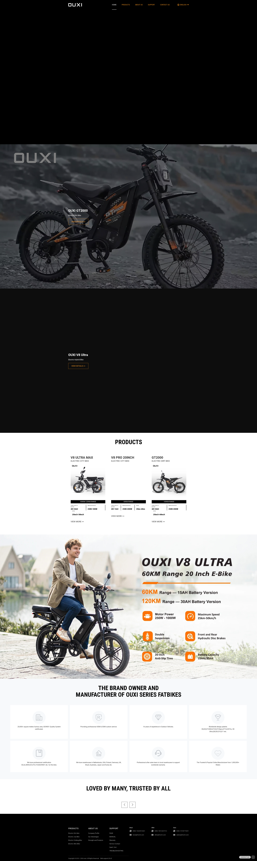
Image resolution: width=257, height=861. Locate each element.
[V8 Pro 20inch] (128, 481)
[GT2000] (169, 481)
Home (114, 5)
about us (139, 5)
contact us (165, 5)
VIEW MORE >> (77, 521)
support (151, 5)
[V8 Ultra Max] (88, 481)
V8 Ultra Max (82, 457)
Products (126, 5)
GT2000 (157, 457)
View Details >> (78, 222)
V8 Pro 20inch (122, 457)
